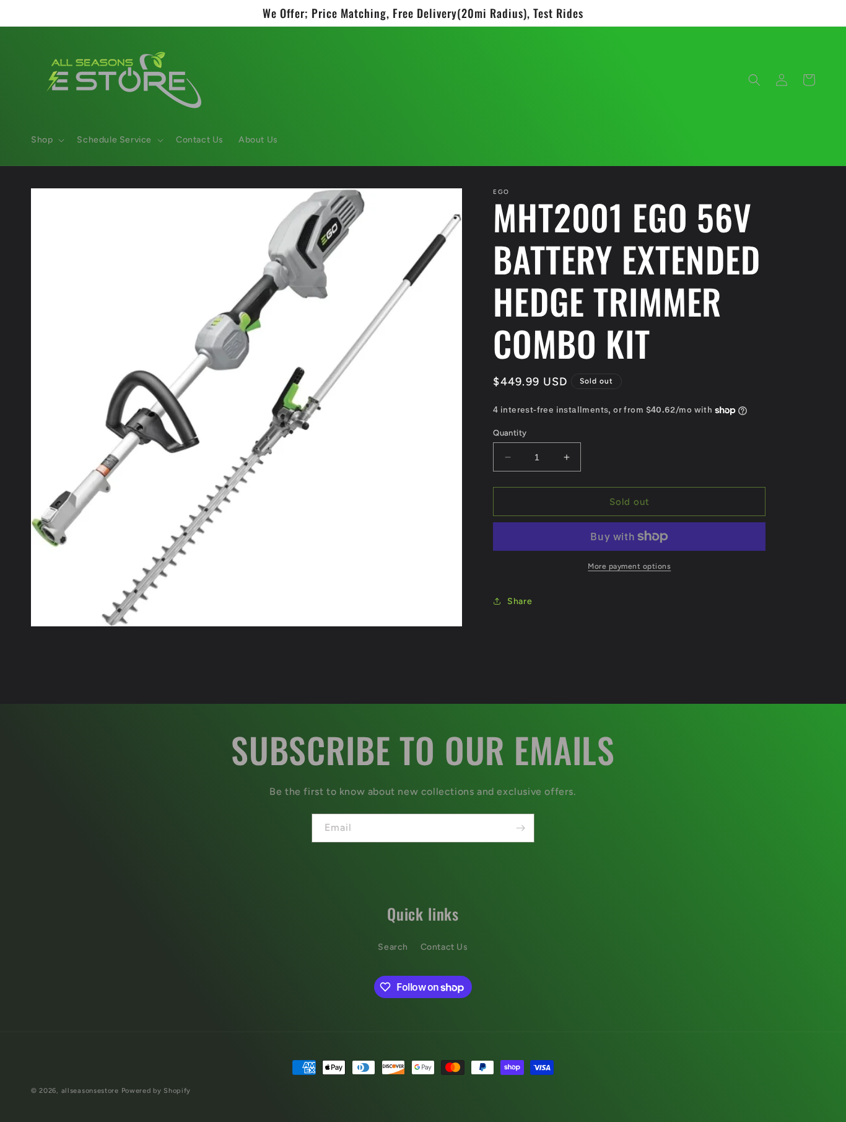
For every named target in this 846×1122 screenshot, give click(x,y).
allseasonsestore (90, 1091)
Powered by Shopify (156, 1091)
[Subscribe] (520, 828)
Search (393, 946)
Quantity (509, 432)
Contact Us (444, 946)
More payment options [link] (629, 566)
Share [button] (519, 601)
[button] (46, 140)
